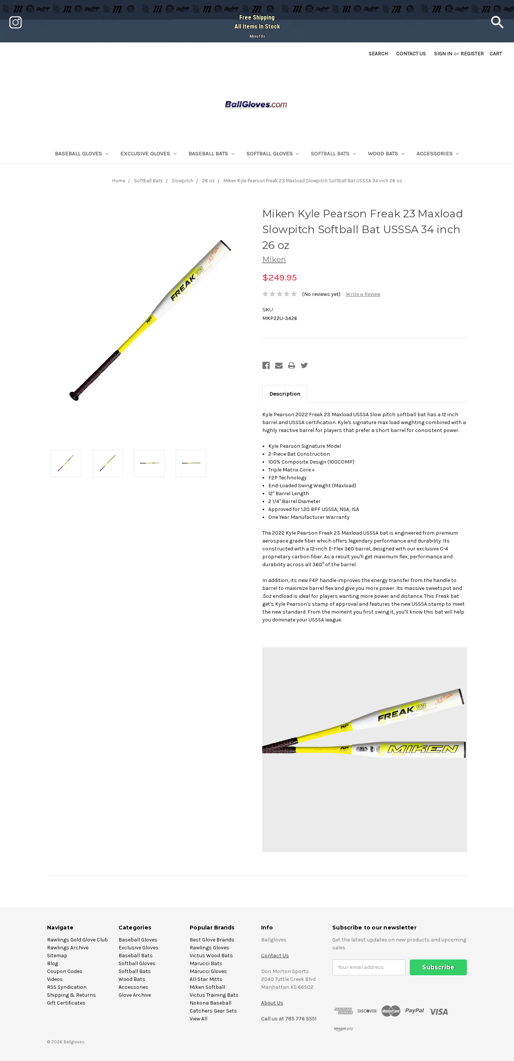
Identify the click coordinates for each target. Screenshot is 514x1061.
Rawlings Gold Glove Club (77, 940)
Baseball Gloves (79, 153)
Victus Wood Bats (211, 955)
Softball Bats (331, 153)
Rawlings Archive (67, 947)
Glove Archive (135, 995)
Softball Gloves (270, 153)
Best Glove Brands (212, 940)
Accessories (435, 153)
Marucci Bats (206, 963)
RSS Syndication (67, 987)
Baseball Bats (209, 153)
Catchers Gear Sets (213, 1011)
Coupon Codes (64, 971)
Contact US (411, 53)
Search (378, 53)
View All (198, 1019)
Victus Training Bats (214, 995)
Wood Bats (384, 153)
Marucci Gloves (208, 971)
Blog (52, 963)
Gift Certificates (66, 1003)
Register (472, 53)
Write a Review (363, 294)
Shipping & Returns (71, 995)
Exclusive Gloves (146, 153)
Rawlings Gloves (209, 947)
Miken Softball (207, 987)
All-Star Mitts (206, 979)
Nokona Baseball (210, 1003)
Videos (55, 979)
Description (284, 393)
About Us (257, 36)
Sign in (443, 53)
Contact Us (275, 955)
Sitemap (57, 955)
